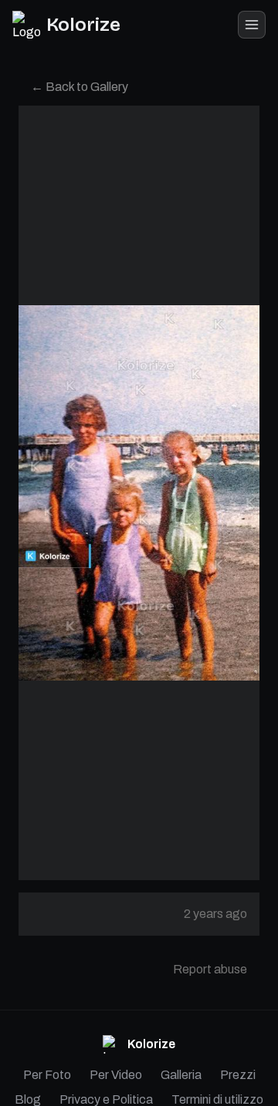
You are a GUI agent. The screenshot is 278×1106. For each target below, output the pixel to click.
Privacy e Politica (106, 1099)
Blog (28, 1099)
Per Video (116, 1074)
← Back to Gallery (79, 86)
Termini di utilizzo (217, 1099)
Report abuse (210, 969)
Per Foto (47, 1074)
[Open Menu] (252, 25)
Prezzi (238, 1074)
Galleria (181, 1074)
